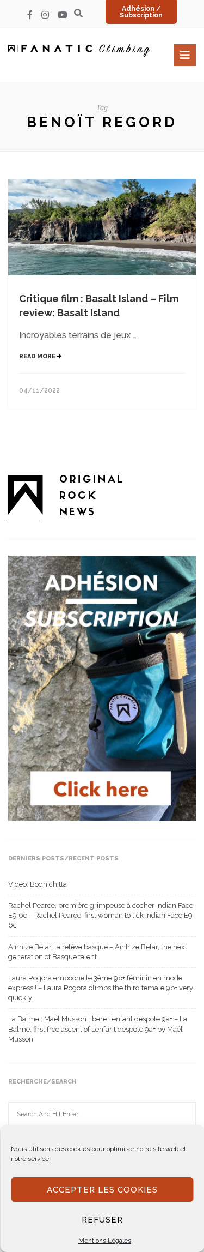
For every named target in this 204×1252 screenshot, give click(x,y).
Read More (38, 356)
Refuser (102, 1220)
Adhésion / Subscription (141, 12)
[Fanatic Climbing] (79, 50)
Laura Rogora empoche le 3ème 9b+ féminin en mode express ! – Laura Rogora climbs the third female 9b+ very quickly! (100, 988)
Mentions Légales (104, 1240)
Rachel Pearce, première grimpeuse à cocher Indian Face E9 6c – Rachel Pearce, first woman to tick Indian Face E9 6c (100, 915)
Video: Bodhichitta (37, 884)
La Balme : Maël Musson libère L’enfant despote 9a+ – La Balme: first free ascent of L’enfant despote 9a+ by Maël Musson (97, 1029)
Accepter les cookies (102, 1190)
